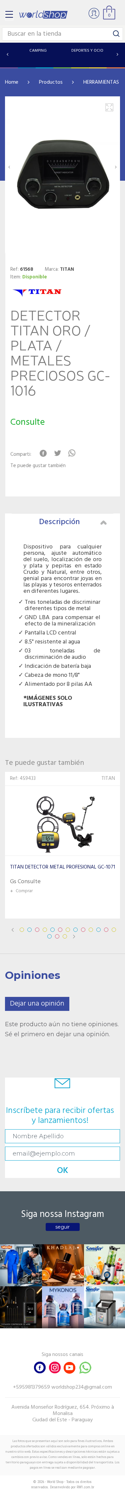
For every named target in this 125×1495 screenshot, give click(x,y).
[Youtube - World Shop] (69, 1367)
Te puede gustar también (38, 466)
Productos (51, 82)
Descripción (59, 522)
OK (62, 1171)
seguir (62, 1227)
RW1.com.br (85, 1487)
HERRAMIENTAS (101, 82)
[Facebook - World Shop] (40, 1367)
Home (11, 82)
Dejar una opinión (37, 1004)
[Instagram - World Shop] (54, 1367)
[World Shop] (43, 14)
